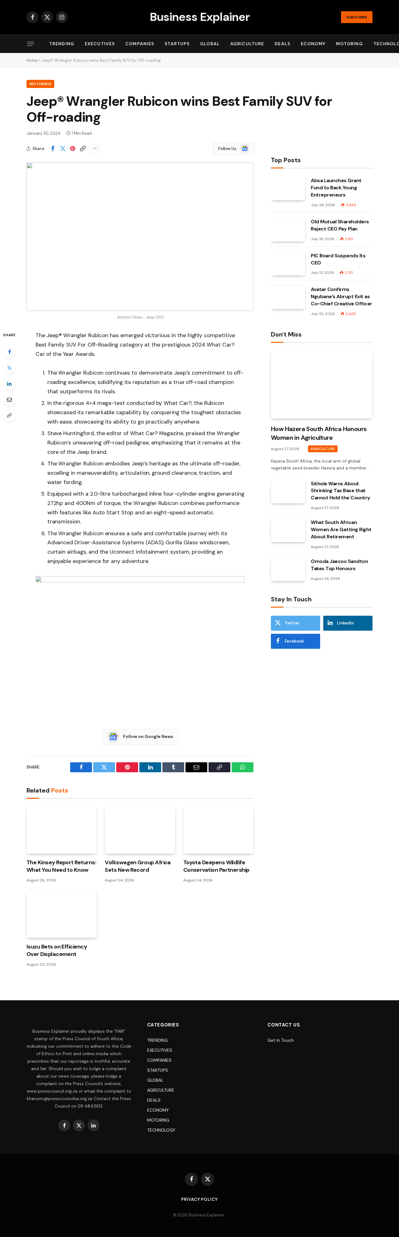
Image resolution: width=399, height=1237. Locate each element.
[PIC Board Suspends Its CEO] (288, 263)
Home (32, 60)
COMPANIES (139, 43)
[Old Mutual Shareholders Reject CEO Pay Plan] (288, 229)
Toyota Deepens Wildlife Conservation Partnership (216, 866)
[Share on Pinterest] (72, 148)
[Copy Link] (82, 148)
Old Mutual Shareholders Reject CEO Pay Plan (340, 225)
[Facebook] (9, 352)
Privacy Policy (199, 1199)
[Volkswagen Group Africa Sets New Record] (140, 830)
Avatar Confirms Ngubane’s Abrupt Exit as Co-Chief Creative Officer (341, 296)
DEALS (282, 43)
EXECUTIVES (100, 43)
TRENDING (61, 43)
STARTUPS (177, 43)
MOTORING (349, 43)
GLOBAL (210, 43)
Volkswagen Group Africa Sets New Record (138, 866)
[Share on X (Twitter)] (62, 148)
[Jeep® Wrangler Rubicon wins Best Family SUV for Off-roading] (139, 237)
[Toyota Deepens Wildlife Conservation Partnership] (218, 830)
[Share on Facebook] (52, 148)
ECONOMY (313, 43)
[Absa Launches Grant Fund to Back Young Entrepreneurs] (288, 188)
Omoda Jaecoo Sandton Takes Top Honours (339, 565)
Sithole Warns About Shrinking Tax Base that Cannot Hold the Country (340, 490)
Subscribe (356, 17)
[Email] (9, 399)
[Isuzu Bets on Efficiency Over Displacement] (61, 914)
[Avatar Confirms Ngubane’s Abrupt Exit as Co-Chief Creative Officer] (288, 297)
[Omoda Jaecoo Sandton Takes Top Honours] (288, 569)
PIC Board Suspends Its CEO (338, 259)
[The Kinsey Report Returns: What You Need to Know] (61, 830)
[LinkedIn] (9, 383)
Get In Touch (280, 1040)
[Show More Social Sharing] (95, 148)
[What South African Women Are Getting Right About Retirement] (288, 530)
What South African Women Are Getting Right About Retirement (341, 529)
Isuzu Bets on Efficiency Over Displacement (56, 950)
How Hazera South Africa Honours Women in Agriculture (319, 433)
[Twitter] (9, 367)
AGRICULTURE (247, 43)
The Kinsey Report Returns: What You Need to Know (61, 866)
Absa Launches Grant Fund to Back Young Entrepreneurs (336, 187)
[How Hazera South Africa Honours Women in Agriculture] (322, 385)
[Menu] (30, 44)
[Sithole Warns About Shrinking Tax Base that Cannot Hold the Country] (288, 491)
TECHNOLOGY (161, 1130)
